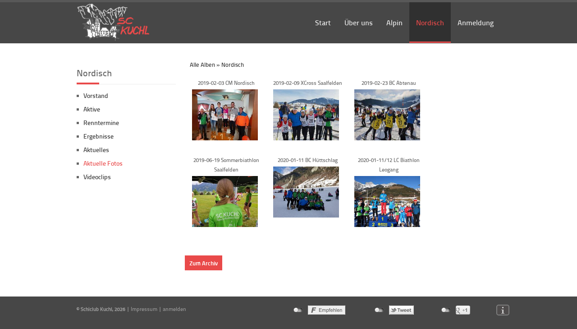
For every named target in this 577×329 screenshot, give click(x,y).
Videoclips (97, 176)
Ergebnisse (98, 136)
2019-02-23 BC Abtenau (389, 83)
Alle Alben (202, 64)
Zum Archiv (203, 263)
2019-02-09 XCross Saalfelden (307, 83)
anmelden (174, 309)
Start (323, 22)
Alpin (394, 22)
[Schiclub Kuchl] (114, 39)
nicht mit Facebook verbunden (298, 310)
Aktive (91, 109)
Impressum (144, 309)
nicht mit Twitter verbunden (379, 310)
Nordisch (430, 22)
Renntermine (101, 122)
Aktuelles (96, 149)
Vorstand (95, 95)
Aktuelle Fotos (103, 163)
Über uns (358, 22)
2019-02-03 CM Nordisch (226, 83)
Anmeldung (476, 22)
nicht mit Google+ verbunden (446, 310)
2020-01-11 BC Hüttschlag (308, 160)
